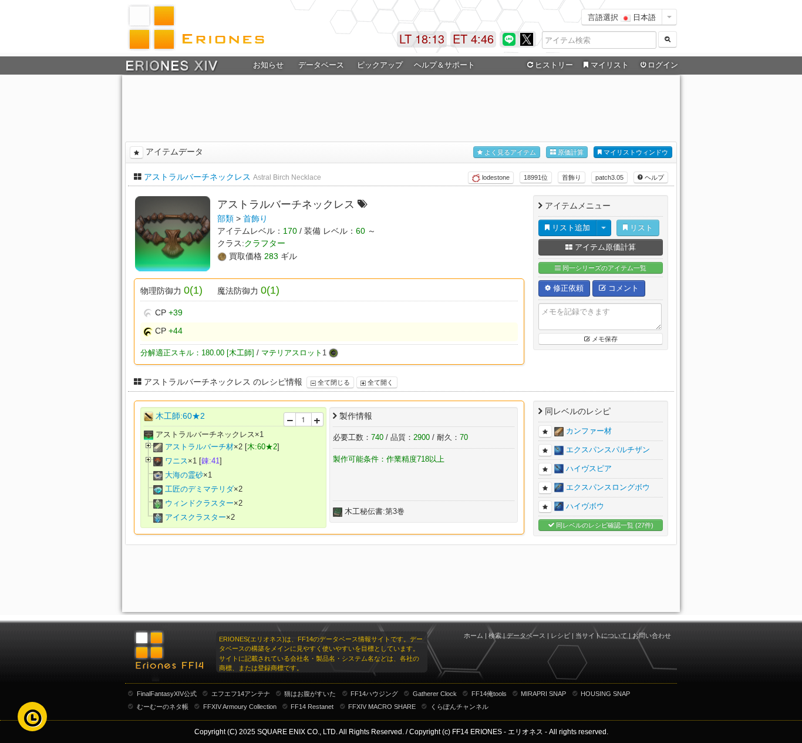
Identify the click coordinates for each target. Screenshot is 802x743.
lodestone (495, 177)
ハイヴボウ (585, 506)
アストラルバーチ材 (199, 446)
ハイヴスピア (589, 468)
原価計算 (570, 152)
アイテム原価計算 (604, 247)
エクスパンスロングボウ (608, 487)
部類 (225, 218)
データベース (526, 635)
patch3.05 (609, 177)
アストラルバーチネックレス (197, 176)
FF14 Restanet (312, 706)
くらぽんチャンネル (459, 706)
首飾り (571, 177)
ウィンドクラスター (199, 503)
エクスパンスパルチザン (608, 449)
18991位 (536, 177)
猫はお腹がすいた (310, 693)
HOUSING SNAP (605, 693)
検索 (494, 635)
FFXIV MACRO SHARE (382, 706)
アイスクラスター (195, 517)
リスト (640, 227)
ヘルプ (653, 177)
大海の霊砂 (184, 474)
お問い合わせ (651, 635)
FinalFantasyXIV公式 (167, 693)
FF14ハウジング (374, 693)
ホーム (473, 635)
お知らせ (268, 64)
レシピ (560, 635)
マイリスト (610, 64)
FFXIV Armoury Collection (240, 706)
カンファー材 (589, 430)
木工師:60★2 (180, 416)
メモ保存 (604, 338)
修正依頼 (567, 288)
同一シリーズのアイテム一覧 (603, 267)
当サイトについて (601, 635)
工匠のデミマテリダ (199, 489)
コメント (622, 288)
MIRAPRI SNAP (543, 693)
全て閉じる (333, 382)
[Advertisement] (401, 106)
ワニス (176, 460)
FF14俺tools (489, 693)
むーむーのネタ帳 (162, 706)
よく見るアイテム (509, 152)
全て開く (379, 382)
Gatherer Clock (435, 693)
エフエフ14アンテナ (240, 693)
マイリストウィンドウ (635, 152)
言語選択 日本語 (622, 16)
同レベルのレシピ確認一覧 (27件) (603, 525)
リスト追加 (570, 227)
